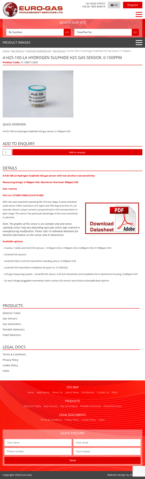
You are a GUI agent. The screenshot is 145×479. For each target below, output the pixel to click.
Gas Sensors (17, 50)
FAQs (115, 392)
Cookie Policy (10, 365)
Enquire (132, 5)
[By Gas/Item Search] (38, 32)
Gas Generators (12, 324)
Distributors (87, 392)
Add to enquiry (77, 152)
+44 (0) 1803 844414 (93, 6)
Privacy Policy (10, 360)
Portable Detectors (14, 329)
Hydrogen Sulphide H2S (38, 50)
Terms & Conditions (14, 354)
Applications (43, 392)
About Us (57, 392)
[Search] (67, 32)
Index (6, 370)
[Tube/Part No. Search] (106, 32)
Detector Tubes (12, 313)
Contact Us (103, 392)
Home (6, 50)
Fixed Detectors (12, 335)
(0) (116, 5)
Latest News (72, 392)
